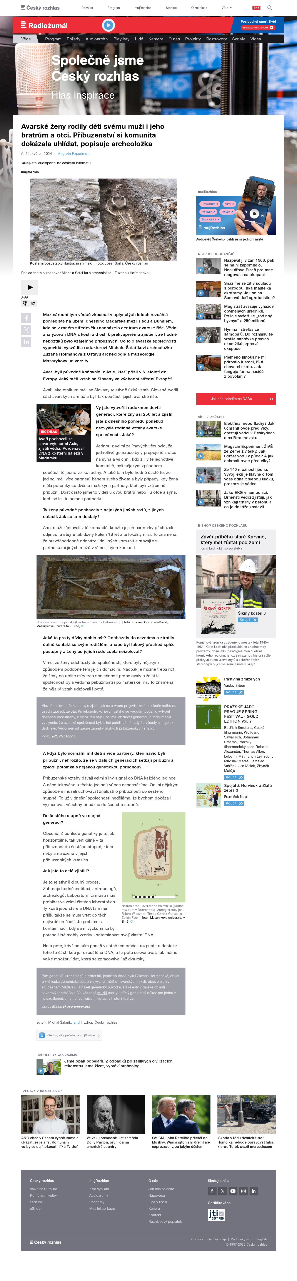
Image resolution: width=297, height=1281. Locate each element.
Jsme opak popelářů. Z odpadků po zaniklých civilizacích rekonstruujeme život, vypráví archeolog (118, 1063)
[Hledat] (270, 8)
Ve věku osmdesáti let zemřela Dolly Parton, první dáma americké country (112, 1142)
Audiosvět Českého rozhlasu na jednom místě (229, 239)
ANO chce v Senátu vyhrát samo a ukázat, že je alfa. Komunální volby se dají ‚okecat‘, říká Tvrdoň (50, 1142)
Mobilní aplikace (102, 1209)
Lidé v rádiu (157, 1202)
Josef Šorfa (114, 263)
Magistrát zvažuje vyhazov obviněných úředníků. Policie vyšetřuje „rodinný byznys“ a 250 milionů (249, 313)
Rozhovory (216, 38)
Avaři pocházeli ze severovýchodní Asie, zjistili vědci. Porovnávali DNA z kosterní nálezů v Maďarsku (61, 448)
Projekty (193, 38)
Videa (255, 38)
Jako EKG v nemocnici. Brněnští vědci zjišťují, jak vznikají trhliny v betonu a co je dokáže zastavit (248, 499)
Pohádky (207, 211)
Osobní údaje (217, 1239)
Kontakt (154, 1215)
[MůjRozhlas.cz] (30, 172)
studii (102, 993)
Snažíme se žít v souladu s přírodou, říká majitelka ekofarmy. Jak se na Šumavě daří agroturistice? (249, 290)
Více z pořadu (211, 417)
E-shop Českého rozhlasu (223, 526)
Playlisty (121, 38)
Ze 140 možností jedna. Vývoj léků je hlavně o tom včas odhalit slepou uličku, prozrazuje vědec (249, 476)
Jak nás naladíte (161, 1189)
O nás (174, 38)
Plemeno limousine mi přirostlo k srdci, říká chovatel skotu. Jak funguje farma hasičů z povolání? (245, 367)
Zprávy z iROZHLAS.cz (43, 1091)
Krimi (228, 203)
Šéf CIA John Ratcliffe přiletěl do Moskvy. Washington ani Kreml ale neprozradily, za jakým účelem (181, 1142)
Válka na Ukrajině (43, 1189)
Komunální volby (43, 1195)
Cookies (197, 1239)
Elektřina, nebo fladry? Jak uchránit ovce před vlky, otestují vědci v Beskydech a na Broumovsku (249, 430)
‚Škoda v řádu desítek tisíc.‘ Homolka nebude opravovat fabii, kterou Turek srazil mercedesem (245, 1142)
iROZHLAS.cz (63, 736)
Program (113, 8)
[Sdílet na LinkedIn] (26, 342)
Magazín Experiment (74, 154)
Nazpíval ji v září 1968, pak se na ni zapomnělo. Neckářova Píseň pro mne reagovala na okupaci (249, 267)
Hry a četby (208, 203)
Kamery (155, 38)
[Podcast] (25, 303)
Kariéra (154, 1209)
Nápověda (156, 1195)
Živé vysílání (209, 219)
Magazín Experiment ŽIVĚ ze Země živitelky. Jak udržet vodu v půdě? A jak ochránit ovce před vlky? (249, 453)
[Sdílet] (33, 303)
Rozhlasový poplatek (165, 1222)
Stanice (171, 8)
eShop (35, 1209)
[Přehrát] (29, 287)
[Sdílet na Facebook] (26, 318)
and (77, 1022)
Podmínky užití (241, 1239)
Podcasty (97, 1202)
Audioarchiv (97, 38)
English (262, 1239)
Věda (26, 38)
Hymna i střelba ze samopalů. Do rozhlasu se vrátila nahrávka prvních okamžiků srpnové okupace (248, 339)
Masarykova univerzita (71, 1006)
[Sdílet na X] (26, 330)
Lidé (139, 38)
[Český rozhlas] (40, 8)
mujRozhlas (143, 8)
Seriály (238, 38)
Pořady (73, 38)
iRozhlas (87, 8)
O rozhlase (199, 8)
